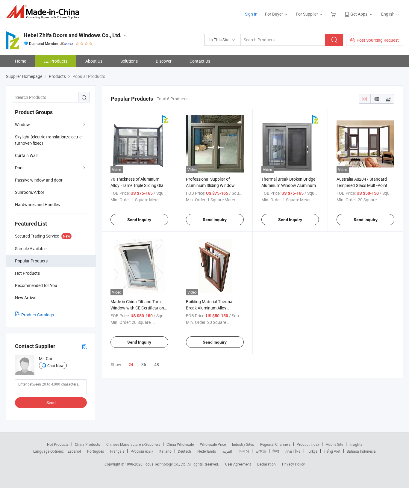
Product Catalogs (37, 315)
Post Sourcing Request (378, 40)
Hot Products (58, 444)
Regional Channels (275, 444)
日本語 (260, 451)
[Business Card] (84, 346)
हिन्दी (275, 451)
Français (117, 451)
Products (58, 61)
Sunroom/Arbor (29, 192)
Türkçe (312, 451)
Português (95, 451)
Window (22, 124)
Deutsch (184, 451)
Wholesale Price (213, 444)
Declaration (266, 464)
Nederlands (206, 451)
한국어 (243, 451)
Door (19, 167)
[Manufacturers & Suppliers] (44, 12)
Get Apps (358, 14)
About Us (93, 61)
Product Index (308, 444)
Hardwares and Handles (37, 204)
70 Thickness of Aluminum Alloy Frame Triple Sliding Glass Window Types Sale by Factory (139, 185)
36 (143, 364)
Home (20, 61)
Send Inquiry (139, 219)
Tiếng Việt (332, 451)
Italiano (165, 451)
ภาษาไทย (293, 451)
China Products (87, 444)
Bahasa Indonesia (361, 451)
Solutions (129, 61)
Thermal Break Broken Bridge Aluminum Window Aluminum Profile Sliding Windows (288, 185)
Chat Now (55, 365)
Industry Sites (243, 444)
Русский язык (142, 451)
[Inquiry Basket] (334, 14)
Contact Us (200, 61)
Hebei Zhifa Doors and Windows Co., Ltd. (73, 35)
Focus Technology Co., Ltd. (165, 464)
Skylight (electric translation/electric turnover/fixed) (48, 140)
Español (74, 451)
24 (130, 364)
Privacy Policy (293, 464)
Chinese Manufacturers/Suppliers (133, 444)
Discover (164, 61)
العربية (227, 451)
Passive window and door (39, 180)
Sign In (251, 14)
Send (51, 402)
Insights (355, 444)
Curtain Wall (26, 155)
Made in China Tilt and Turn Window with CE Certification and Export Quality (137, 308)
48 (156, 364)
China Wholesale (180, 444)
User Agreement (238, 464)
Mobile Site (334, 444)
